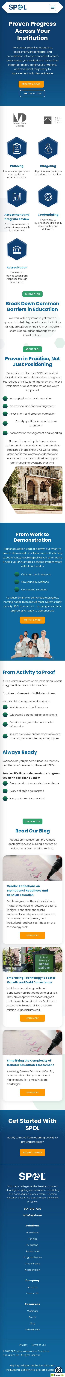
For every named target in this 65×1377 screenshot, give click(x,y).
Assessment (32, 1251)
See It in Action (32, 93)
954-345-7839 (32, 1208)
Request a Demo (31, 84)
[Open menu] (52, 7)
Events (32, 1317)
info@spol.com (32, 1215)
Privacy (23, 1344)
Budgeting (32, 1245)
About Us (32, 1287)
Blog (32, 1323)
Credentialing (32, 1263)
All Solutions (32, 1232)
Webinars (32, 1311)
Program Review (33, 1257)
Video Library (32, 1329)
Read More (33, 935)
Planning (32, 1238)
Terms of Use (38, 1344)
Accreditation (32, 1269)
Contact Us (32, 1293)
